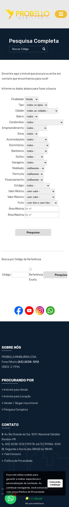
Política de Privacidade (31, 492)
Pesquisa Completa (15, 409)
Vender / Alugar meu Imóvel (20, 403)
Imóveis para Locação (17, 396)
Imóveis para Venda (15, 389)
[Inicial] (27, 14)
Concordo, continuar (55, 483)
